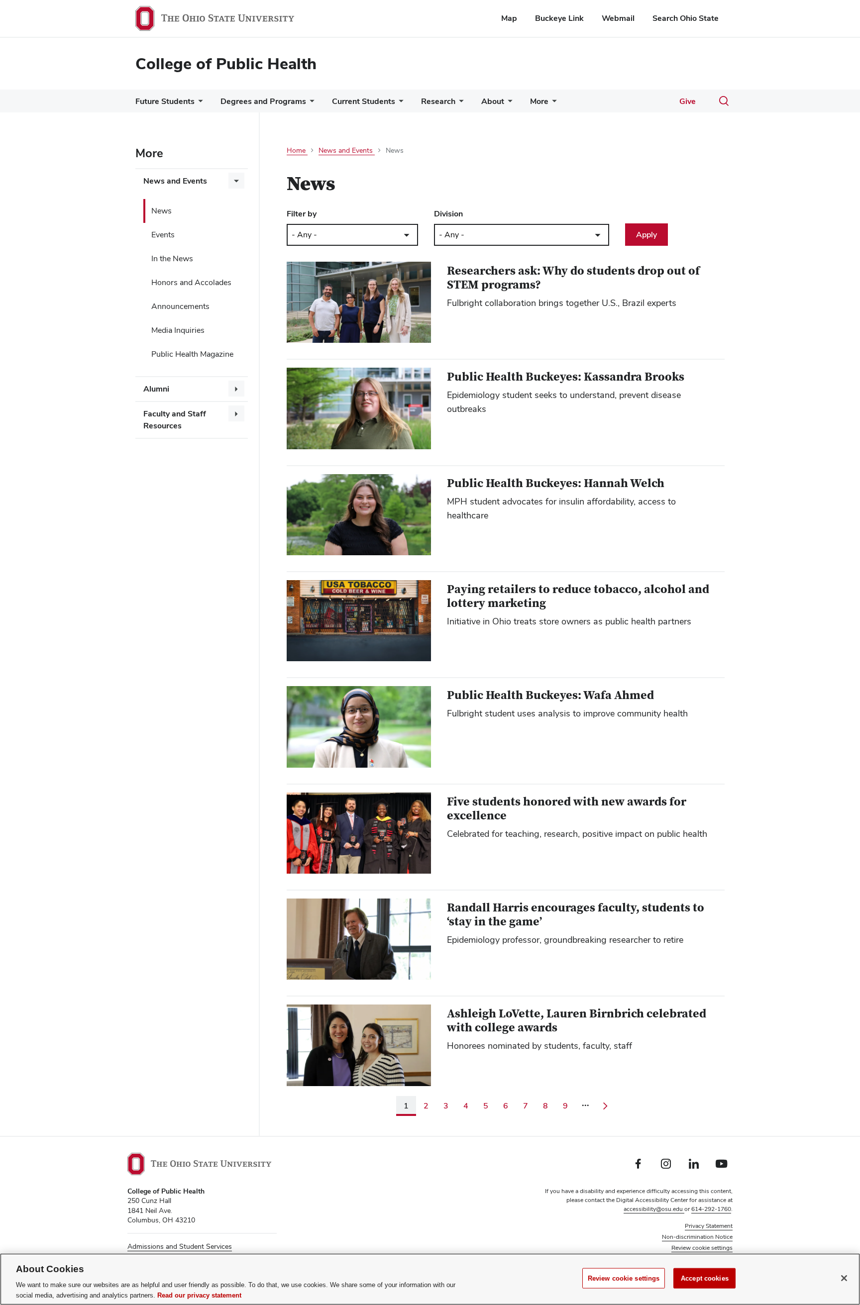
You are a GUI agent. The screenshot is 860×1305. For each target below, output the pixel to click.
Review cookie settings (624, 1278)
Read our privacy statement (199, 1295)
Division (448, 213)
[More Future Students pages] (199, 104)
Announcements (180, 306)
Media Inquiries (178, 330)
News (161, 210)
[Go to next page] (605, 1106)
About (492, 101)
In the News (172, 258)
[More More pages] (552, 104)
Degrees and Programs (263, 101)
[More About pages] (508, 104)
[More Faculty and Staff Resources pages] (236, 413)
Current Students (363, 101)
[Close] (844, 1278)
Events (163, 234)
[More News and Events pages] (236, 181)
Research (438, 101)
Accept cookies (705, 1278)
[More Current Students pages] (399, 104)
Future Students (165, 101)
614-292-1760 (711, 1209)
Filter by (302, 213)
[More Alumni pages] (236, 389)
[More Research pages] (459, 104)
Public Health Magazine (192, 354)
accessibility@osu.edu (654, 1209)
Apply (646, 234)
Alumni (156, 389)
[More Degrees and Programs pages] (310, 104)
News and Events (175, 181)
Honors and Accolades (191, 282)
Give (687, 101)
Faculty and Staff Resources (174, 419)
